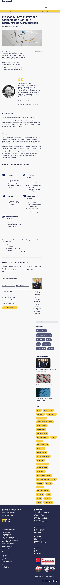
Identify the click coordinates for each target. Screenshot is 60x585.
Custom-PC (40, 414)
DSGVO (53, 437)
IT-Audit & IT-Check (39, 515)
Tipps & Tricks (41, 348)
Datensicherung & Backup (40, 517)
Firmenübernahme (42, 444)
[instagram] (53, 581)
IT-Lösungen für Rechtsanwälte (10, 540)
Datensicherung (42, 433)
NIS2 (38, 344)
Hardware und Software (12, 248)
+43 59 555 (7, 514)
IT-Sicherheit (9, 246)
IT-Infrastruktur (42, 467)
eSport (39, 441)
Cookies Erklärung (38, 553)
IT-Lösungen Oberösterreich (9, 538)
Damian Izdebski (41, 425)
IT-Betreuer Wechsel (39, 529)
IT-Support (8, 250)
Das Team (4, 555)
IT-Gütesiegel (37, 520)
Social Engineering (42, 490)
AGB (35, 550)
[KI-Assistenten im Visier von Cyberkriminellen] (47, 392)
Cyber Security (41, 418)
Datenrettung (5, 548)
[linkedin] (56, 581)
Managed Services (6, 534)
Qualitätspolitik (6, 567)
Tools (39, 502)
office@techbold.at (10, 270)
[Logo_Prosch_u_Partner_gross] (37, 51)
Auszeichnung (48, 410)
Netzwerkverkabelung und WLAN (15, 252)
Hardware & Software (7, 546)
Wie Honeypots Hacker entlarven (45, 385)
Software (40, 494)
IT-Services (5, 535)
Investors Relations (7, 561)
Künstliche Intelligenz (43, 475)
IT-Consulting (9, 245)
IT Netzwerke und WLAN (8, 537)
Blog (3, 564)
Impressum (37, 548)
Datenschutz (37, 552)
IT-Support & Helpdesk (40, 531)
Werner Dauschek (9, 26)
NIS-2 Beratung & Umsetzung (41, 518)
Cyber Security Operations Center (42, 514)
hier (3, 271)
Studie (39, 498)
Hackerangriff (41, 452)
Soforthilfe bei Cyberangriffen (41, 512)
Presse (3, 563)
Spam (48, 494)
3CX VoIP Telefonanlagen (8, 541)
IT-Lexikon (4, 566)
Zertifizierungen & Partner (40, 521)
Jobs (3, 556)
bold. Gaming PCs (38, 539)
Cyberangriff (51, 414)
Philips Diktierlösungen (8, 545)
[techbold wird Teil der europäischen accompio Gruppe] (47, 363)
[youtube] (46, 581)
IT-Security (40, 339)
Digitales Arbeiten (42, 437)
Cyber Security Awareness (45, 421)
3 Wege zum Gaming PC (40, 542)
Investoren (40, 460)
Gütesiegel (40, 448)
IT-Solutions (5, 531)
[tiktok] (49, 581)
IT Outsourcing (6, 532)
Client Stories (41, 330)
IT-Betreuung (37, 527)
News (48, 339)
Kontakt (4, 558)
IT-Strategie (40, 471)
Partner (48, 483)
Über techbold (5, 553)
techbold (47, 498)
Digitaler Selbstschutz (44, 335)
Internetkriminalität (43, 456)
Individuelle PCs (38, 541)
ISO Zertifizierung (42, 464)
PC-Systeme (46, 344)
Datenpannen (41, 429)
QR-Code (39, 487)
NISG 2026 (40, 483)
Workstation (48, 502)
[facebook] (43, 581)
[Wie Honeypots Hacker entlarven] (47, 378)
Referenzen (5, 560)
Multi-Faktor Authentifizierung (46, 479)
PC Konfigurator (38, 538)
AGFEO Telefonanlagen (8, 543)
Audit (38, 410)
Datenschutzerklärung (9, 303)
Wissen (51, 348)
